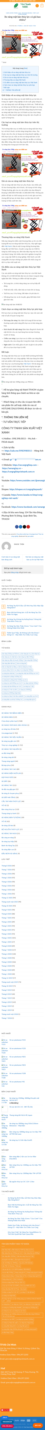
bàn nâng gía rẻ (25, 653)
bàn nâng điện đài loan (8, 663)
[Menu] (3, 5)
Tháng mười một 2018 (10, 1014)
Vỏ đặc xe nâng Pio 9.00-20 (10, 1292)
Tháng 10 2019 (7, 986)
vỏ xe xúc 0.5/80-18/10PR (10, 1285)
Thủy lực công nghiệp (9, 745)
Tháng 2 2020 (7, 970)
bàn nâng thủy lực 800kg (31, 1253)
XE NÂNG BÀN (7, 717)
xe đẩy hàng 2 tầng (7, 1332)
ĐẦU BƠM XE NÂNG (9, 853)
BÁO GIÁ (38, 1425)
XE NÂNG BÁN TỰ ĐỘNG (11, 817)
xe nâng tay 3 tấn (17, 1304)
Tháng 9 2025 (7, 910)
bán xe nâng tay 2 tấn (25, 666)
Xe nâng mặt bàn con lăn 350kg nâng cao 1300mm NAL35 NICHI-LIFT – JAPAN (21, 1300)
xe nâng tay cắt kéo (9, 729)
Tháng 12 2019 (7, 978)
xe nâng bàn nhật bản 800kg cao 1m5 (27, 673)
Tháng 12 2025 (7, 898)
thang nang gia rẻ (20, 1272)
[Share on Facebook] (17, 527)
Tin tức (29, 1424)
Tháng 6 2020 (7, 954)
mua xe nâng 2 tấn (7, 670)
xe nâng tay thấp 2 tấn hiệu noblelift (12, 696)
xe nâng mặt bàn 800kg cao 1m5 (11, 686)
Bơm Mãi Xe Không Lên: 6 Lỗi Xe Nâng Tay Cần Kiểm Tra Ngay (24, 613)
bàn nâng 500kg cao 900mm (10, 653)
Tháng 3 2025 (7, 934)
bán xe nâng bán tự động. (9, 666)
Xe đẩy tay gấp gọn (8, 789)
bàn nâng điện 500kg (31, 660)
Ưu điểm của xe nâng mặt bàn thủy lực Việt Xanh (20, 82)
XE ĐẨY (4, 781)
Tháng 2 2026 (7, 890)
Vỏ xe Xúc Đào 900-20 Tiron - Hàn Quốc (14, 1289)
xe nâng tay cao (6, 1310)
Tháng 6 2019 (7, 1002)
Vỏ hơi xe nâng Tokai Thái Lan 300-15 (13, 1282)
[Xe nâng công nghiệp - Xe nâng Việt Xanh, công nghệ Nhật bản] (22, 6)
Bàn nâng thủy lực (8, 809)
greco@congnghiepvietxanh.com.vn (20, 1359)
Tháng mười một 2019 (10, 982)
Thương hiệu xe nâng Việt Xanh (14, 80)
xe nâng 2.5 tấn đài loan (27, 1292)
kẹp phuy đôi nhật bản (25, 1263)
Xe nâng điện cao (8, 849)
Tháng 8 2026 (7, 866)
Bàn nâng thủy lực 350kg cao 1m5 (12, 1253)
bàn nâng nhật (6, 1249)
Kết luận (6, 87)
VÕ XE (4, 805)
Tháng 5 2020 (7, 958)
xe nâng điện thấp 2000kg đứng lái (12, 1329)
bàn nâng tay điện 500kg (26, 657)
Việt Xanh (8, 246)
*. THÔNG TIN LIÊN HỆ (11, 90)
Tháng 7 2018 (7, 1018)
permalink (30, 536)
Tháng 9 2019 (7, 990)
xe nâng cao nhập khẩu (8, 1295)
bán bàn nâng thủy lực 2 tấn (25, 1256)
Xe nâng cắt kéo (7, 825)
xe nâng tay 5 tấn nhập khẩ (32, 1304)
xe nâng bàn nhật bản (8, 673)
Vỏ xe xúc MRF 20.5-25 (27, 1285)
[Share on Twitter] (20, 527)
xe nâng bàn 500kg (27, 670)
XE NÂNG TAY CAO (9, 769)
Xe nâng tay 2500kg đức (30, 1307)
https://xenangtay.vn (11, 468)
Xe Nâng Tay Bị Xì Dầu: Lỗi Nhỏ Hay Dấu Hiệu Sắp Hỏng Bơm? (25, 607)
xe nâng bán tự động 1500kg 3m (11, 676)
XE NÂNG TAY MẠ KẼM (10, 749)
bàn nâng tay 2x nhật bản (9, 657)
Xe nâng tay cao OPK (8, 1319)
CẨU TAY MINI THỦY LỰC (11, 801)
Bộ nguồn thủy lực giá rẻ (22, 1259)
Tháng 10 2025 (7, 906)
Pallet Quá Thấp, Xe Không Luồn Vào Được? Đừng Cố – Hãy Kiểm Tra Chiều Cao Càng (23, 634)
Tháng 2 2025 (7, 938)
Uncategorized (27, 13)
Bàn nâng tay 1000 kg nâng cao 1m (22, 1249)
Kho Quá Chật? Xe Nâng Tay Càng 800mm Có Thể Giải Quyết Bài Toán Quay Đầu (24, 1233)
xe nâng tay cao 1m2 (19, 1310)
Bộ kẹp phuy (6, 765)
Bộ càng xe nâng (8, 837)
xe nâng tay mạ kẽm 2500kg (24, 1319)
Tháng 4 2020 (7, 962)
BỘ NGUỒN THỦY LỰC (10, 829)
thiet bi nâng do (17, 1279)
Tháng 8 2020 (7, 946)
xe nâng (17, 670)
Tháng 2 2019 (7, 1006)
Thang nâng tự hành (9, 813)
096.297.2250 (22, 1355)
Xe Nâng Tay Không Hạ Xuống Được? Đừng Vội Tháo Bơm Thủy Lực (24, 620)
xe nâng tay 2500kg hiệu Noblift (11, 1307)
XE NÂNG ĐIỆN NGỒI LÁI (11, 773)
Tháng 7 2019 (7, 998)
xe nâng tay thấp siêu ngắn (10, 1322)
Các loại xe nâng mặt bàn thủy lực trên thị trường (20, 75)
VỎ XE (4, 821)
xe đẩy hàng (6, 753)
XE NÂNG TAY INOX (9, 833)
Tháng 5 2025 (7, 926)
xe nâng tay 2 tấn (28, 686)
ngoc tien (32, 25)
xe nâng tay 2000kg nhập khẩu (11, 693)
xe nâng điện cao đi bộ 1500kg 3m (12, 699)
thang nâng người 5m (34, 1276)
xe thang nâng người (30, 1329)
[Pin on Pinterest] (28, 527)
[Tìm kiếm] (37, 5)
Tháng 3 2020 (7, 966)
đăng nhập (15, 572)
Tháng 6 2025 (7, 922)
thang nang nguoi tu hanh (34, 1272)
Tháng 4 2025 (7, 930)
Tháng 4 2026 (7, 882)
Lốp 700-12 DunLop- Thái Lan (11, 1266)
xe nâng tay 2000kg (25, 689)
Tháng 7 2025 (7, 918)
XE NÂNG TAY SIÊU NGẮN (11, 737)
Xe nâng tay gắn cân (9, 741)
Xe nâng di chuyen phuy (10, 793)
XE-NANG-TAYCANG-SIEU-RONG (14, 725)
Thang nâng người (8, 761)
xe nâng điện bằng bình (8, 1326)
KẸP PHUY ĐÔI (7, 777)
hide (25, 68)
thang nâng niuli (6, 1279)
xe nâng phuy (6, 1304)
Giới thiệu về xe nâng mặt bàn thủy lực (16, 72)
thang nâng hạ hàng (8, 1276)
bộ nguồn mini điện (7, 1259)
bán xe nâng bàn (21, 663)
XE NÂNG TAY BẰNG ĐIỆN (12, 713)
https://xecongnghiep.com (25, 465)
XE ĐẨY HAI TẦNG (8, 797)
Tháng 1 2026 (7, 894)
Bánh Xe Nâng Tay (8, 845)
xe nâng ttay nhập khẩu (26, 1322)
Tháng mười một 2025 (10, 902)
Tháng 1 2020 (7, 974)
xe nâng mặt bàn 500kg (31, 683)
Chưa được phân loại (13, 13)
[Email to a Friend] (24, 527)
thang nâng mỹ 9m (20, 1276)
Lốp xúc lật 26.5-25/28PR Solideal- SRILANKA (16, 1269)
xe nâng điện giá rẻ (29, 699)
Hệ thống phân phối (18, 1424)
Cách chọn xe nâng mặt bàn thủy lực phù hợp (19, 85)
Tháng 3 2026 (7, 886)
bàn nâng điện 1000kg (8, 1256)
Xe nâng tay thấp (8, 841)
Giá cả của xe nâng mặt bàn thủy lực (15, 77)
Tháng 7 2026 (7, 870)
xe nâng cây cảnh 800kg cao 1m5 (12, 683)
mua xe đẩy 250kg (7, 1272)
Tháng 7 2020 (7, 950)
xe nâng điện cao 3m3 (31, 696)
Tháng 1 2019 (7, 1010)
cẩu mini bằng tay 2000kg (9, 1263)
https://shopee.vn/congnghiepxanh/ (26, 489)
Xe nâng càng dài (8, 757)
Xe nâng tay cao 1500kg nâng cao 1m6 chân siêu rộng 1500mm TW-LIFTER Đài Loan (21, 1315)
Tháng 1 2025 (7, 942)
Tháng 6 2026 (7, 874)
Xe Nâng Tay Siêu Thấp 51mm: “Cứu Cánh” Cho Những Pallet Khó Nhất (24, 627)
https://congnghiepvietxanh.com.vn (18, 472)
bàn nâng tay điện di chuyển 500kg (12, 660)
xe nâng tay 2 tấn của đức (9, 689)
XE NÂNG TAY (7, 785)
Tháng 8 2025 (7, 914)
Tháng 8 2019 (7, 994)
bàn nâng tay (35, 653)
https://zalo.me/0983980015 (18, 451)
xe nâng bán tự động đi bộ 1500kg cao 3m (14, 680)
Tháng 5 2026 (7, 878)
